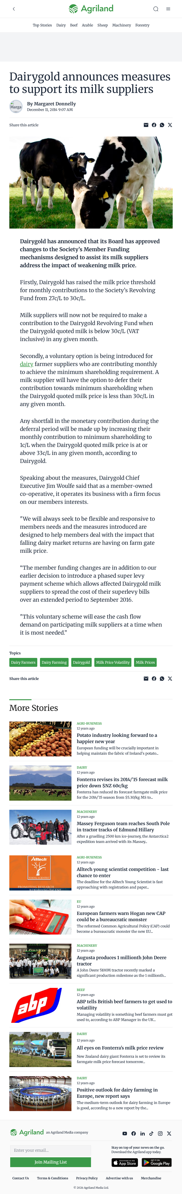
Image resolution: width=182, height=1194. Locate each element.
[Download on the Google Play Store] (157, 1162)
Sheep (102, 25)
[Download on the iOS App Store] (124, 1162)
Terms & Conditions (52, 1178)
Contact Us (20, 1178)
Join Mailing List (51, 1162)
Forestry (142, 25)
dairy (26, 364)
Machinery (121, 25)
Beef (73, 25)
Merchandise (151, 1178)
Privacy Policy (87, 1178)
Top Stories (42, 25)
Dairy (61, 25)
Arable (87, 25)
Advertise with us (119, 1178)
